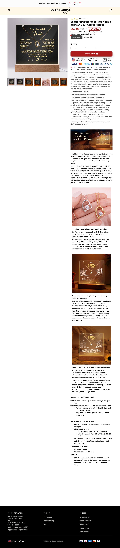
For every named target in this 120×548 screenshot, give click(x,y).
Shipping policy (85, 524)
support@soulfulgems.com (18, 530)
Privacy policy (85, 517)
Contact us (48, 517)
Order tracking (49, 521)
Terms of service (86, 521)
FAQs (45, 524)
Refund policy (84, 532)
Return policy (84, 528)
